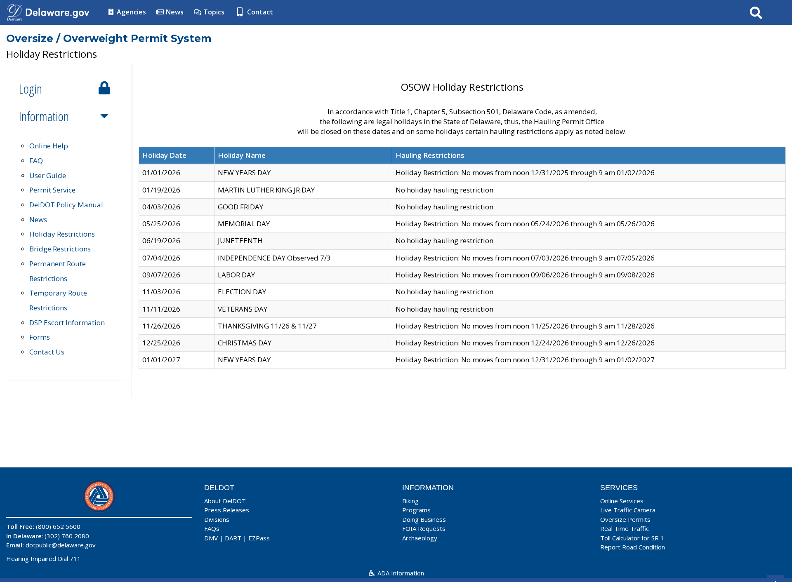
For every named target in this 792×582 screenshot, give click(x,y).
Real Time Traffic (624, 528)
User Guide (47, 175)
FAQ (36, 160)
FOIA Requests (424, 528)
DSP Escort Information (67, 322)
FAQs (211, 528)
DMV (211, 538)
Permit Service (52, 190)
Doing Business (424, 519)
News (174, 11)
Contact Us (46, 352)
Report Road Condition (632, 547)
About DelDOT (225, 501)
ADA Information (400, 573)
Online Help (48, 145)
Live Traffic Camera (627, 510)
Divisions (216, 519)
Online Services (622, 501)
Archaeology (419, 538)
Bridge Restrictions (60, 248)
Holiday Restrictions (62, 234)
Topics (213, 11)
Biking (410, 501)
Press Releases (226, 510)
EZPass (259, 538)
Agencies (130, 11)
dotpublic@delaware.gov (61, 545)
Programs (416, 510)
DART (233, 538)
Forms (39, 337)
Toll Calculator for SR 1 (632, 538)
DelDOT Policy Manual (66, 204)
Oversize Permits (625, 519)
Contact (259, 11)
